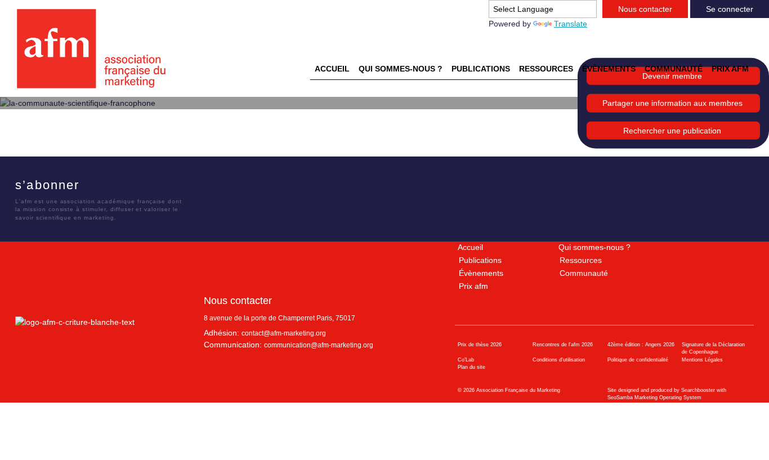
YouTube (152, 187)
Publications (480, 260)
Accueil (470, 247)
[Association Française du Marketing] (96, 48)
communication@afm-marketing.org (318, 345)
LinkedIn (132, 187)
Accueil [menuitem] (332, 68)
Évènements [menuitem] (609, 68)
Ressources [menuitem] (546, 68)
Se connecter (729, 9)
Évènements (481, 273)
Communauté (584, 273)
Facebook (91, 187)
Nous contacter (645, 9)
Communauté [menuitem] (674, 68)
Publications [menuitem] (480, 68)
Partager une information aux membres (672, 103)
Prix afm (473, 286)
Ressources (581, 260)
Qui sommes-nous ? (594, 247)
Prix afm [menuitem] (730, 68)
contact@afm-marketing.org (284, 333)
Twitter (111, 187)
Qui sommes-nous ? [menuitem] (400, 68)
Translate (570, 23)
